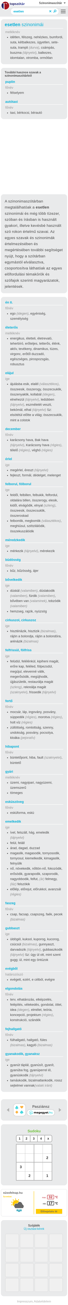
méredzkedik (15, 540)
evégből (11, 968)
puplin (10, 82)
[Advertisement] (34, 157)
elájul (9, 373)
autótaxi (11, 102)
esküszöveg (14, 802)
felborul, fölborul (18, 484)
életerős (11, 327)
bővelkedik (13, 580)
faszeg (10, 903)
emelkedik (13, 821)
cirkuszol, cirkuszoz (20, 620)
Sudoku (34, 1131)
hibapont (12, 746)
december (13, 429)
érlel (8, 459)
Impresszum (25, 1301)
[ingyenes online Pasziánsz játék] (19, 1110)
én (9, 302)
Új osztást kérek (34, 1228)
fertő (9, 701)
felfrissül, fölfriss (18, 650)
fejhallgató (13, 1029)
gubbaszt (12, 928)
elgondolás (13, 988)
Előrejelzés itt (49, 1211)
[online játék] (40, 1112)
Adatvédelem (42, 1301)
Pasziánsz (41, 1107)
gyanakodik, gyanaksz (22, 1054)
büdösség (13, 560)
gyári (9, 771)
